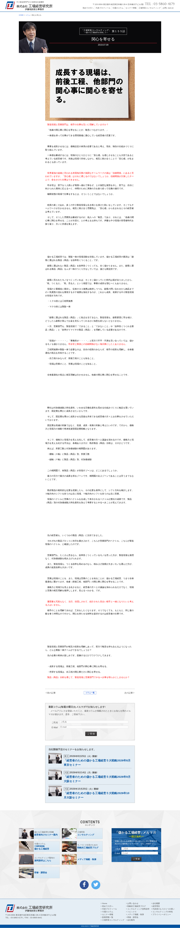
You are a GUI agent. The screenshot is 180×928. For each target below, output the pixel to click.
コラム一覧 (90, 693)
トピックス (132, 912)
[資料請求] (39, 859)
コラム (27, 15)
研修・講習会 (132, 917)
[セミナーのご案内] (39, 833)
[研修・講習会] (39, 872)
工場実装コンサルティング (149, 8)
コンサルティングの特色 (162, 912)
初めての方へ (88, 8)
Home (104, 903)
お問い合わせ (168, 8)
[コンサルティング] (82, 833)
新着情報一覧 (107, 917)
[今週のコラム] (39, 846)
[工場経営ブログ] (82, 846)
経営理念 (156, 906)
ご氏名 (55, 722)
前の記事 (51, 693)
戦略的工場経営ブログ (136, 906)
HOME (21, 15)
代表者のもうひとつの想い (163, 909)
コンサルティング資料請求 (138, 909)
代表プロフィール (103, 8)
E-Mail (55, 727)
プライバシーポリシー (161, 914)
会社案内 (131, 920)
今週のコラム (117, 8)
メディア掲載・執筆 (135, 914)
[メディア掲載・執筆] (82, 859)
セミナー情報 (131, 8)
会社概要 (156, 903)
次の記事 (128, 693)
